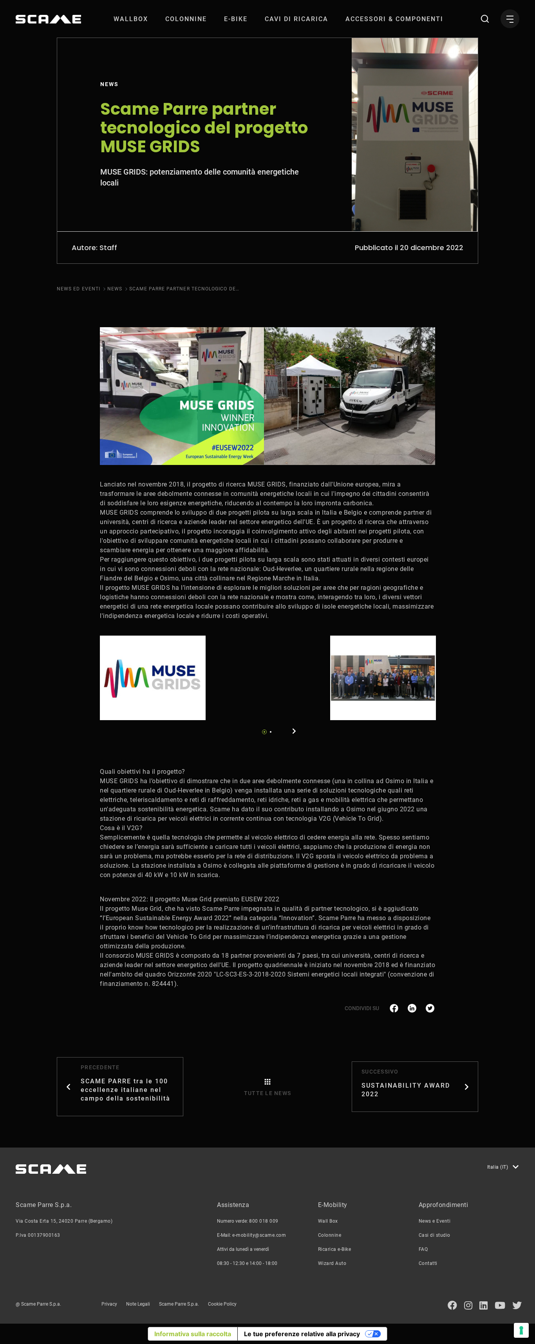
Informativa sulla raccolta (192, 1334)
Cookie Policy (222, 1304)
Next (294, 731)
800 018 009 (263, 1221)
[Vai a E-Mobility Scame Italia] (48, 19)
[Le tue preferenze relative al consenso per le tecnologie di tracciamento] (521, 1330)
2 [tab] (270, 732)
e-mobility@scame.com (259, 1235)
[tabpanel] (152, 678)
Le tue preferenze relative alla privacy (302, 1334)
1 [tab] (264, 732)
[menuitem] (131, 19)
